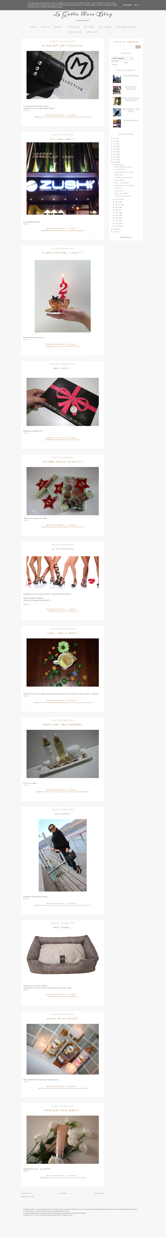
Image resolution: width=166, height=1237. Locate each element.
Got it (136, 5)
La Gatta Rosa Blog (83, 14)
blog (55, 346)
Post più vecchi (99, 1193)
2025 (115, 138)
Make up (60, 527)
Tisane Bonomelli (86, 702)
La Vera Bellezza (63, 548)
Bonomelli (51, 702)
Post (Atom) (30, 1196)
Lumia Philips (73, 611)
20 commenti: (72, 115)
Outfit (45, 27)
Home (33, 27)
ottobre (117, 202)
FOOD (51, 230)
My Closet (105, 27)
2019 (115, 154)
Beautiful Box (66, 439)
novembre (118, 199)
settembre (118, 205)
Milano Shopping (68, 117)
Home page (62, 1193)
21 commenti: (72, 438)
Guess (83, 905)
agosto (117, 207)
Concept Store (47, 117)
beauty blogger (54, 791)
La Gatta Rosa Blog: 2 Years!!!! (63, 252)
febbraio (117, 223)
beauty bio (54, 1088)
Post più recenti (26, 1193)
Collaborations (126, 27)
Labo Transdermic (83, 791)
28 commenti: (72, 700)
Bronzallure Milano (63, 905)
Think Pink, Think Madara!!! (62, 1110)
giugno (117, 212)
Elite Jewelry (76, 905)
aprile (117, 218)
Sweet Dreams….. (63, 927)
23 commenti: (72, 1175)
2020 (115, 152)
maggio (117, 215)
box (78, 439)
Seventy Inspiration (131, 76)
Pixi (73, 527)
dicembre (118, 165)
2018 (115, 157)
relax (78, 702)
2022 (115, 146)
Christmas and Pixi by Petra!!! (62, 461)
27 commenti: (72, 903)
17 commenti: (72, 344)
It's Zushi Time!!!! (63, 139)
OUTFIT (81, 117)
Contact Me (75, 32)
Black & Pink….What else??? (131, 110)
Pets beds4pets (72, 996)
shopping (88, 117)
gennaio (117, 226)
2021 (115, 149)
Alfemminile (57, 439)
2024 (115, 141)
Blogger (129, 237)
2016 (115, 162)
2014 (115, 232)
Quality (62, 230)
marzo (117, 220)
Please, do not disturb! (62, 1018)
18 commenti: (72, 994)
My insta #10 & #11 (131, 120)
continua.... (26, 110)
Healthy (56, 230)
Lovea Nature (82, 1088)
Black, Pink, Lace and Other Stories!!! (131, 99)
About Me (92, 32)
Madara (75, 1177)
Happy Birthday (69, 346)
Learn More (127, 5)
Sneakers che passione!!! (131, 88)
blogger (60, 346)
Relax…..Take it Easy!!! (62, 633)
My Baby (89, 27)
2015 (115, 229)
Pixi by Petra (79, 527)
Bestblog (44, 702)
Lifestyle (73, 27)
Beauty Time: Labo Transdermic (62, 724)
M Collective (57, 117)
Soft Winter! (63, 813)
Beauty (58, 27)
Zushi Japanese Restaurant (74, 230)
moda (77, 117)
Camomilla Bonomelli (63, 702)
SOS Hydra (82, 1177)
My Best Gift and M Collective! (62, 45)
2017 (115, 160)
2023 (115, 144)
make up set (68, 527)
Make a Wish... (62, 368)
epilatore (64, 611)
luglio (117, 210)
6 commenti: (72, 228)
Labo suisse (72, 791)
